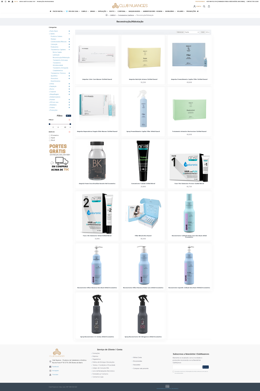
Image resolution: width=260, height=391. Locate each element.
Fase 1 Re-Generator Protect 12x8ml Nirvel (189, 183)
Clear (69, 116)
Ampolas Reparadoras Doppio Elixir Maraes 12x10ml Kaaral (97, 131)
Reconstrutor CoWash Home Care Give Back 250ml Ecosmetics (189, 236)
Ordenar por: (180, 32)
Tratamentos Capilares (126, 15)
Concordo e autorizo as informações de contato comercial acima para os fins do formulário (191, 372)
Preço (51, 120)
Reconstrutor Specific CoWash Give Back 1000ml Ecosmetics (189, 287)
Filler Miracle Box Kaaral (143, 235)
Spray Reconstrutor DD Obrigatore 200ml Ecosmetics (143, 337)
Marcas (52, 132)
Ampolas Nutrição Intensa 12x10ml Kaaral (143, 79)
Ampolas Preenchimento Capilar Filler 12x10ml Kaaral (189, 79)
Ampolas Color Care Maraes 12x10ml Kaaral (97, 79)
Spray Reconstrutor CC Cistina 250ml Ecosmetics (97, 337)
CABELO (113, 15)
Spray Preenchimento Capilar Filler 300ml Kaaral (143, 131)
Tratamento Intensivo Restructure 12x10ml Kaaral (189, 131)
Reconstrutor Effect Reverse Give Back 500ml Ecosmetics (97, 287)
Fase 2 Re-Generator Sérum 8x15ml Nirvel (97, 235)
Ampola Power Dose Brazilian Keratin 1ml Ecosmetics (97, 183)
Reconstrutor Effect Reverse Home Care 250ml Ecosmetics (143, 287)
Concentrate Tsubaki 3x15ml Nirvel (143, 183)
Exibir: (203, 32)
